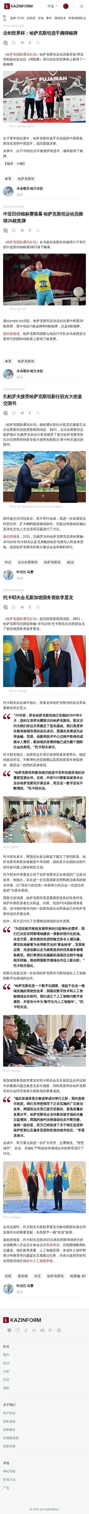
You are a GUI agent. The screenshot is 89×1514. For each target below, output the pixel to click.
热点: (5, 18)
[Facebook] (29, 43)
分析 (6, 1371)
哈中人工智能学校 (39, 1261)
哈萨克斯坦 (26, 179)
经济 (6, 1380)
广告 (6, 1488)
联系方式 (9, 1479)
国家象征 (9, 1430)
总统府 (30, 18)
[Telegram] (21, 43)
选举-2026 (17, 18)
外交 (8, 562)
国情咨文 (60, 18)
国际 (6, 1388)
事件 (49, 18)
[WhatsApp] (13, 43)
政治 (70, 562)
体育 (8, 179)
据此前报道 (11, 334)
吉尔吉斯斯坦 (28, 562)
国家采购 (9, 1446)
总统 (8, 1276)
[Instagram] (5, 43)
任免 (41, 18)
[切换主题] (69, 6)
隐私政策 (9, 1421)
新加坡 (23, 1276)
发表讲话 (52, 1245)
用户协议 (9, 1413)
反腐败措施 (11, 1438)
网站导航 (9, 1471)
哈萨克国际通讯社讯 (21, 54)
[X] (37, 43)
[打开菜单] (82, 6)
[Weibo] (34, 1330)
